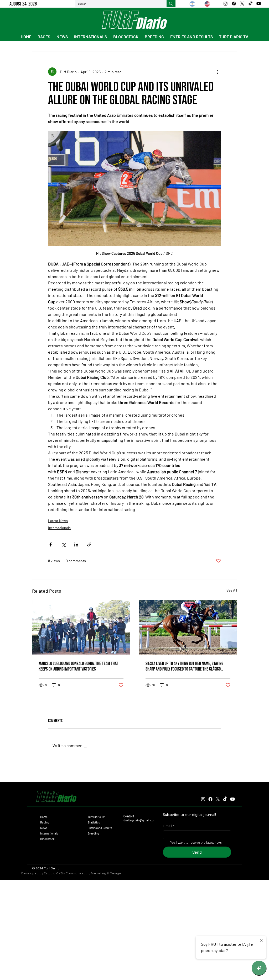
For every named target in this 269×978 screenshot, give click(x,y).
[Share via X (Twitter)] (63, 544)
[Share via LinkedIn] (76, 544)
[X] (242, 3)
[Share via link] (89, 544)
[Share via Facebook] (50, 544)
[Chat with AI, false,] (259, 968)
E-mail (168, 826)
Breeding (93, 833)
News (43, 828)
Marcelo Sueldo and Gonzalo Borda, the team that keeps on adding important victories (78, 666)
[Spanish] (192, 3)
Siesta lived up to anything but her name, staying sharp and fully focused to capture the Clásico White (184, 666)
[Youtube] (258, 3)
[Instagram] (225, 3)
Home (44, 816)
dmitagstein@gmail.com (139, 820)
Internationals (59, 527)
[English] (207, 3)
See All (231, 590)
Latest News (58, 520)
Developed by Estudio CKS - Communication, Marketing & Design (71, 873)
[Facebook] (233, 3)
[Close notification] (261, 940)
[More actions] (218, 71)
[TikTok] (250, 3)
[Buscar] (171, 3)
